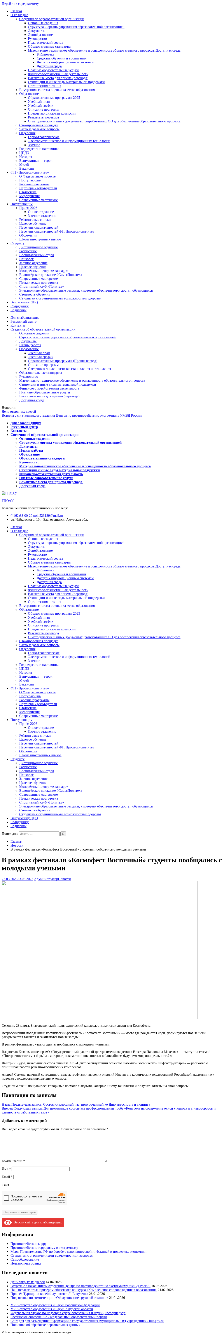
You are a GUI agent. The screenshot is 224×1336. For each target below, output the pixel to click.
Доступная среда (49, 66)
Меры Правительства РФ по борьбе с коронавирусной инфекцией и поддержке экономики (78, 1251)
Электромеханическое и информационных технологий (69, 141)
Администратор (46, 879)
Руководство (37, 38)
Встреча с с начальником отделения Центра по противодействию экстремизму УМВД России (72, 415)
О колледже (19, 15)
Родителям (18, 310)
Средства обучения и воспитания (61, 58)
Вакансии (26, 168)
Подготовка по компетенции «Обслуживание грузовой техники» (59, 1297)
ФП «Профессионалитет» (29, 172)
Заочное (34, 145)
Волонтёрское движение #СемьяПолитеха (50, 275)
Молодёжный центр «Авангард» (43, 271)
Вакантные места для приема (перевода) (58, 78)
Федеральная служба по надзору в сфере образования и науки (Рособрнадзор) (68, 1313)
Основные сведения (43, 23)
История (25, 156)
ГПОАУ (8, 501)
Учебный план (39, 101)
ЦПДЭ (24, 153)
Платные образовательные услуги (53, 70)
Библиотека (45, 54)
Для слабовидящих (24, 317)
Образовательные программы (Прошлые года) (62, 361)
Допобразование (40, 35)
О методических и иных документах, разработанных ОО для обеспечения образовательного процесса (104, 121)
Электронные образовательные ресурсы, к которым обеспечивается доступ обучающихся (86, 290)
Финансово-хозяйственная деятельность (58, 74)
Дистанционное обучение (38, 247)
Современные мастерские (38, 200)
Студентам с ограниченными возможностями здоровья (60, 298)
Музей (24, 164)
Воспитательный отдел (36, 255)
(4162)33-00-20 (21, 515)
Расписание (28, 251)
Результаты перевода (43, 117)
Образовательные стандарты (49, 46)
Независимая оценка (25, 1263)
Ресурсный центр (23, 321)
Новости (64, 879)
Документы (36, 31)
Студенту (17, 243)
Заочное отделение (42, 215)
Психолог (26, 259)
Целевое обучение (32, 223)
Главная (16, 11)
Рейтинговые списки (35, 219)
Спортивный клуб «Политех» (41, 286)
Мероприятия (29, 196)
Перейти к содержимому (20, 3)
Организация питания (44, 86)
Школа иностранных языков (40, 239)
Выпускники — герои (35, 160)
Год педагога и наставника (39, 149)
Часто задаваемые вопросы (39, 129)
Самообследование (24, 1259)
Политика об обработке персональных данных (45, 1325)
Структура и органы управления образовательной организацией (76, 27)
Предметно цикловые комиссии (52, 113)
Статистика (28, 192)
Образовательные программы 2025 (54, 97)
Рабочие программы (34, 184)
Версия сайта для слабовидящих (37, 1222)
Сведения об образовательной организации (51, 19)
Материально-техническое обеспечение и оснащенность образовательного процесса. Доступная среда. (104, 50)
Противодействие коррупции (32, 1244)
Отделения (27, 133)
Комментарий (13, 1161)
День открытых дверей (19, 411)
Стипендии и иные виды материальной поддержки (66, 82)
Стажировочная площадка (38, 125)
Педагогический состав (45, 42)
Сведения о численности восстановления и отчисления (69, 369)
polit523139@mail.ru (48, 515)
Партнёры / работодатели (38, 188)
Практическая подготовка (38, 282)
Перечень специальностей (38, 227)
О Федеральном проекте (37, 176)
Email (7, 1177)
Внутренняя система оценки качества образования (57, 90)
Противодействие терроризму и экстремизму (44, 1247)
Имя (6, 1169)
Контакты (17, 325)
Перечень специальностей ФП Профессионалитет (56, 231)
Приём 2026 (28, 208)
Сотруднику (19, 306)
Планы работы (30, 345)
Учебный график (40, 105)
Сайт (5, 1185)
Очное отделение (41, 212)
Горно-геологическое (44, 137)
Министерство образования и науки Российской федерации (55, 1305)
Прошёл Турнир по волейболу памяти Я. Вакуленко (49, 1294)
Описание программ (43, 109)
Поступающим (30, 180)
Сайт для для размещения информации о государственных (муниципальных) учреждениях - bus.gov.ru (87, 1321)
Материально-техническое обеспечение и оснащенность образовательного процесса (82, 380)
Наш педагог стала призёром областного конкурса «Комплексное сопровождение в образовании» (83, 1290)
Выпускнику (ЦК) (24, 302)
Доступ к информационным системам (65, 62)
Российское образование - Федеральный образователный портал (58, 1317)
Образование (29, 94)
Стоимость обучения (34, 294)
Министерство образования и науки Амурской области (51, 1309)
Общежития (28, 235)
